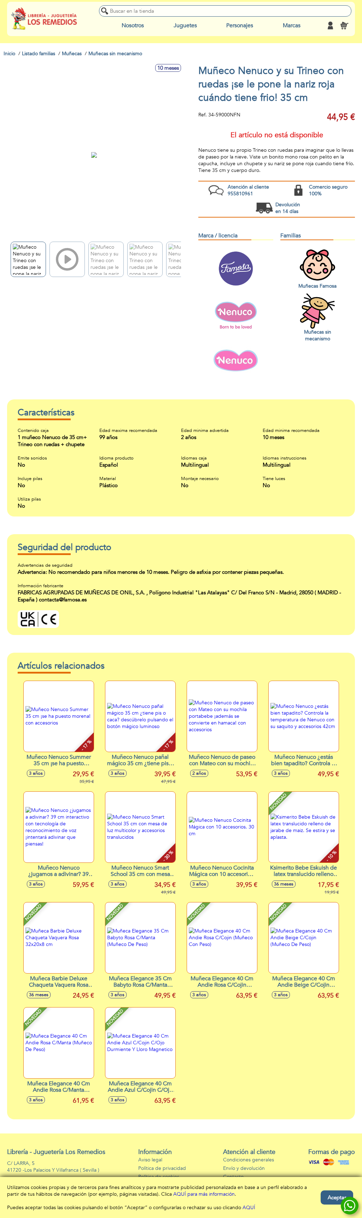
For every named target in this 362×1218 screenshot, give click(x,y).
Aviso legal (150, 1159)
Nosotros (133, 25)
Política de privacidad (162, 1168)
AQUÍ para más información (204, 1194)
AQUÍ (249, 1207)
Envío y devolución (244, 1168)
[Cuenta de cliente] (330, 25)
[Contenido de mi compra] (344, 25)
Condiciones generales (248, 1159)
